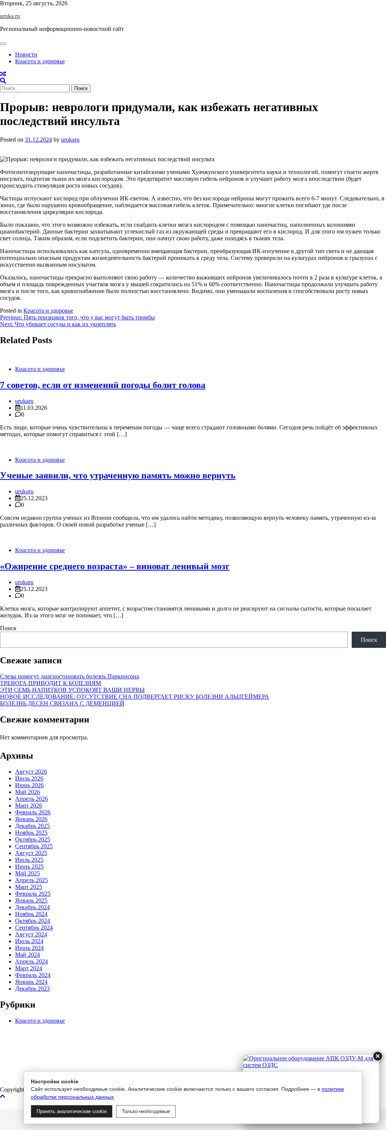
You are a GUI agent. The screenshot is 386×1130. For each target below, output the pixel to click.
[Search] (3, 81)
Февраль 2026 (33, 812)
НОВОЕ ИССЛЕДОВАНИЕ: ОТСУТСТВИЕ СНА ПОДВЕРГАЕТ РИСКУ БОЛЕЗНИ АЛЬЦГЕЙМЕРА (134, 696)
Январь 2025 (31, 900)
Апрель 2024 (31, 961)
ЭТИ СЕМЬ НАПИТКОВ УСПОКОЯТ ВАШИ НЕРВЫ (72, 690)
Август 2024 (31, 934)
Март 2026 (28, 805)
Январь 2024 (31, 982)
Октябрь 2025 (32, 839)
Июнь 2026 (29, 785)
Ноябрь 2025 (31, 832)
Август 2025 (31, 853)
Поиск (8, 628)
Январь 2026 (31, 819)
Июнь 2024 (29, 948)
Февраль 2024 (33, 975)
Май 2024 (27, 954)
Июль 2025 (29, 860)
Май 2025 (27, 873)
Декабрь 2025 (32, 826)
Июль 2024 (29, 941)
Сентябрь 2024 (34, 927)
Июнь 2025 (29, 866)
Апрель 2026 (31, 799)
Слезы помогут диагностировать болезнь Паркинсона (69, 676)
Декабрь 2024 (32, 907)
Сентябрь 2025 (34, 846)
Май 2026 (27, 792)
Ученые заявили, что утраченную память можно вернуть (118, 475)
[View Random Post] (3, 74)
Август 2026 (31, 771)
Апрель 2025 (31, 880)
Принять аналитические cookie (72, 1111)
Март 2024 (28, 968)
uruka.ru (10, 16)
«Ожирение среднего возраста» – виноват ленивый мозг (115, 566)
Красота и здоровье (40, 61)
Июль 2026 (29, 778)
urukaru (70, 139)
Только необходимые (146, 1111)
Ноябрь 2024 (31, 914)
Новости (26, 54)
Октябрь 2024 (32, 921)
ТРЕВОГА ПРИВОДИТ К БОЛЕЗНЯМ (50, 683)
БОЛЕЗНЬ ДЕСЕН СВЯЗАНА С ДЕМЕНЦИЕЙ (62, 703)
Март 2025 (28, 887)
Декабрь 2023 (32, 988)
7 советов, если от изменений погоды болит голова (102, 385)
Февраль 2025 (33, 893)
